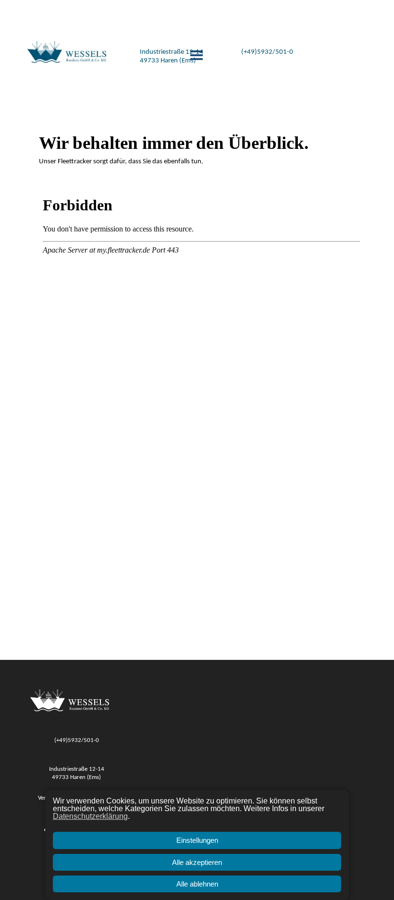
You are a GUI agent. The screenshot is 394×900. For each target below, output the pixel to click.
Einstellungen (197, 840)
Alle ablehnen (197, 884)
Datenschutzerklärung (90, 816)
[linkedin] (341, 14)
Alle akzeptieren (197, 862)
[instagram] (329, 14)
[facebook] (316, 14)
